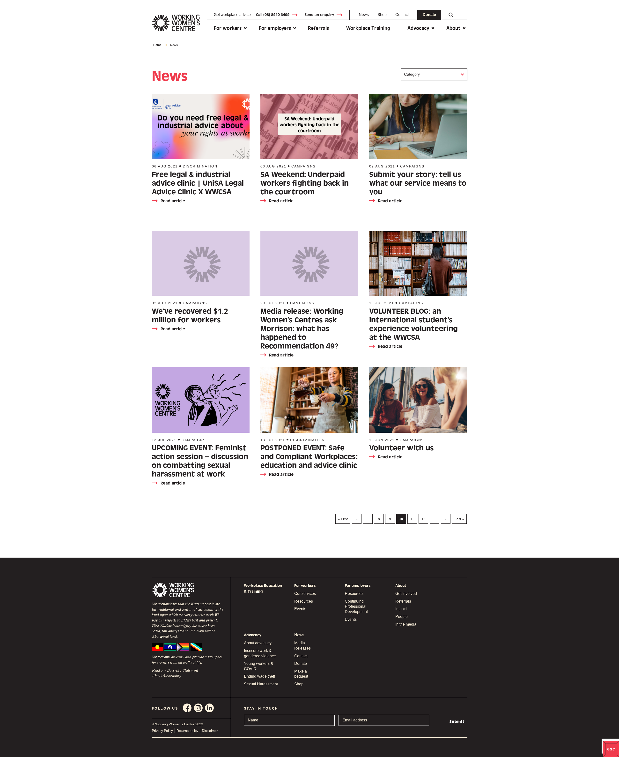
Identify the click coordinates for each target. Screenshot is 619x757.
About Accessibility (166, 676)
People (401, 616)
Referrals (318, 28)
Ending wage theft (259, 676)
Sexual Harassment (261, 684)
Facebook (187, 708)
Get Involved (406, 593)
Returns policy (187, 731)
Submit (457, 721)
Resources (303, 601)
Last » (459, 519)
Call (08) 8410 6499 (272, 15)
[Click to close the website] (611, 749)
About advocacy (258, 643)
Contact (402, 15)
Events (300, 609)
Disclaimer (210, 731)
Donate (429, 15)
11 (412, 519)
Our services (305, 593)
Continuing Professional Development (356, 606)
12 (423, 519)
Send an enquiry (319, 15)
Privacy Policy (162, 731)
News (364, 15)
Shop (382, 15)
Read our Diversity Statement (175, 671)
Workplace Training (368, 28)
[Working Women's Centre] (179, 23)
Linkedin (209, 708)
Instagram (198, 708)
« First (343, 519)
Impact (401, 609)
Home (157, 45)
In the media (405, 624)
